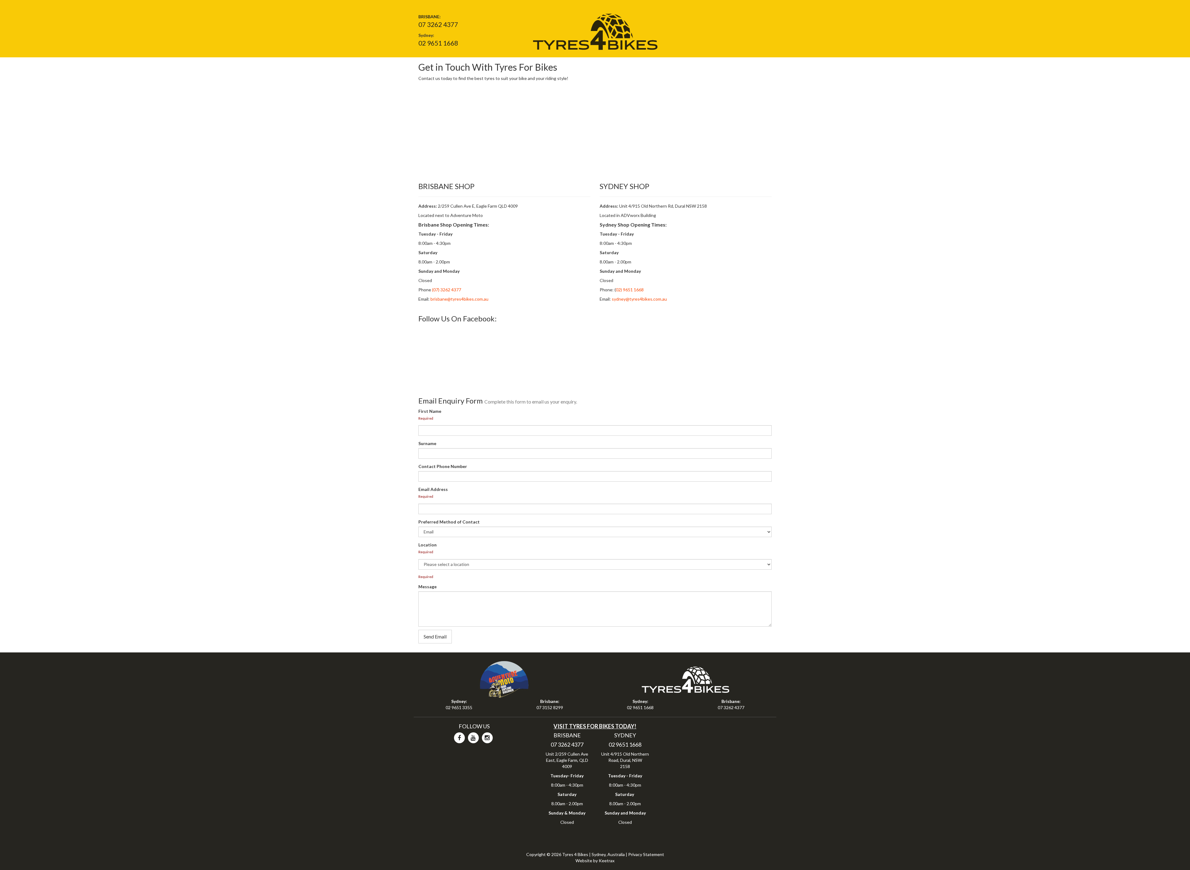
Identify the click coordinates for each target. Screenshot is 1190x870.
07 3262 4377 (438, 24)
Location (427, 544)
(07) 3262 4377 (446, 289)
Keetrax (607, 860)
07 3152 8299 (549, 707)
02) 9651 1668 (630, 289)
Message (427, 586)
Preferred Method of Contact (449, 521)
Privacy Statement (646, 854)
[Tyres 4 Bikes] (595, 29)
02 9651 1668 (438, 43)
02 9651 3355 (459, 707)
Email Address (433, 489)
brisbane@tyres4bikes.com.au (459, 299)
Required (425, 418)
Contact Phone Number (442, 466)
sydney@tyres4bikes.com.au (639, 299)
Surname (427, 443)
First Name (429, 411)
